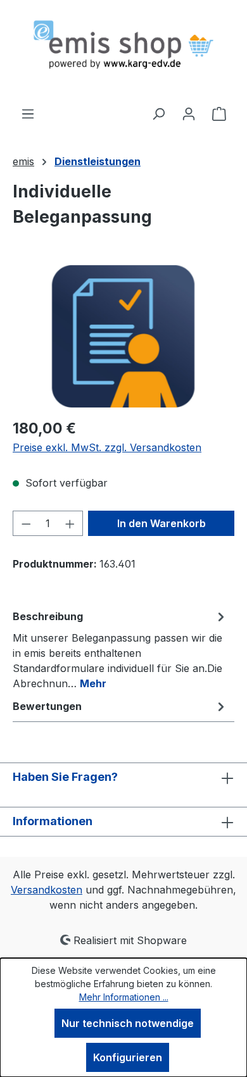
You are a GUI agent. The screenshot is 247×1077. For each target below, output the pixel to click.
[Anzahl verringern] (26, 523)
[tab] (120, 649)
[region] (123, 336)
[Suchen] (158, 113)
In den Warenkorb (161, 523)
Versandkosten (46, 889)
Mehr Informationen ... (123, 997)
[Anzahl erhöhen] (70, 523)
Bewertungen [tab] (47, 706)
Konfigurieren (127, 1057)
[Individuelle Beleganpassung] (123, 336)
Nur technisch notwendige (127, 1023)
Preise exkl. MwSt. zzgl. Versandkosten (107, 447)
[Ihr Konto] (189, 113)
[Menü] (28, 113)
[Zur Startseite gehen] (123, 52)
